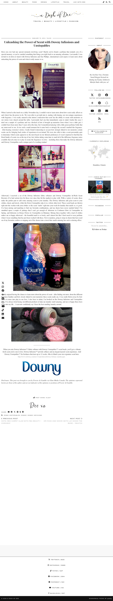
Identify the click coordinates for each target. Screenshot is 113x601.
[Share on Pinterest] (17, 412)
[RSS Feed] (106, 2)
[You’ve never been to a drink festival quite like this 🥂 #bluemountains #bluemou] (99, 187)
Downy (24, 415)
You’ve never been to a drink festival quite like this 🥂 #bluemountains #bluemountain (99, 197)
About (15, 2)
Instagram (57, 565)
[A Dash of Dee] (56, 16)
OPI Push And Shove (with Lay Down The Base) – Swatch (63, 421)
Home (6, 2)
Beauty (25, 2)
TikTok (57, 571)
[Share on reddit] (23, 412)
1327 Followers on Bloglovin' (100, 132)
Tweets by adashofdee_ (99, 226)
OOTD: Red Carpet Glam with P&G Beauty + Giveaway (21, 421)
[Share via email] (8, 412)
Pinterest (57, 582)
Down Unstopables (12, 415)
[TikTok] (104, 2)
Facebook (57, 576)
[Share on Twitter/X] (14, 412)
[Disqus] (41, 454)
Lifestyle (55, 2)
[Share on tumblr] (20, 412)
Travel (66, 2)
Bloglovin (57, 593)
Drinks (44, 2)
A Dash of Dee (13, 598)
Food (34, 2)
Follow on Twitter (100, 229)
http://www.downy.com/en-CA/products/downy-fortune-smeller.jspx (41, 356)
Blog (49, 38)
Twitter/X (57, 559)
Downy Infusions (35, 415)
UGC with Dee (79, 2)
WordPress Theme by (100, 598)
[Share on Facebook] (11, 412)
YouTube (57, 587)
